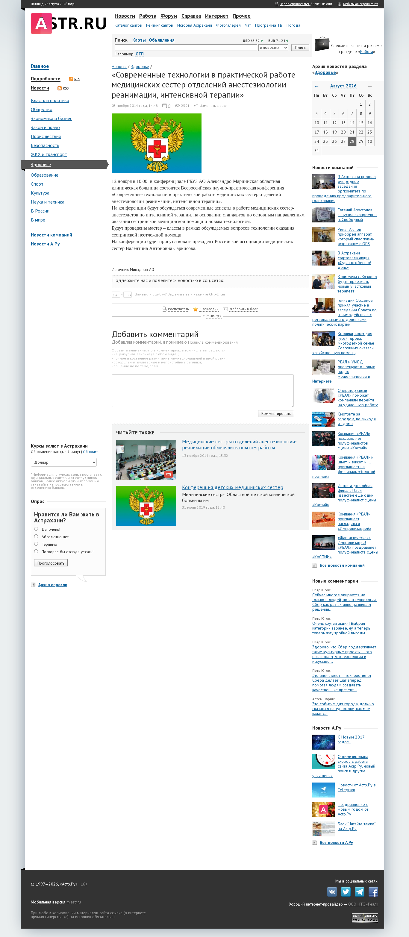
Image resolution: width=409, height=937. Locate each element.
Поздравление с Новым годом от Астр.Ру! (353, 809)
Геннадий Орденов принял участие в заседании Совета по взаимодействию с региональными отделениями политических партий (344, 312)
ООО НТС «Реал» (363, 904)
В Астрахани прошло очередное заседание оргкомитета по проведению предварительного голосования (344, 188)
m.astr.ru (73, 902)
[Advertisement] (67, 345)
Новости (125, 16)
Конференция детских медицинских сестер (232, 487)
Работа (147, 16)
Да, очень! (51, 529)
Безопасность (45, 145)
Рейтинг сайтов (159, 25)
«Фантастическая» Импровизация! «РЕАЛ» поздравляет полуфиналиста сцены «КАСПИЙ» (345, 547)
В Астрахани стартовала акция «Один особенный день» (354, 260)
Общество (41, 109)
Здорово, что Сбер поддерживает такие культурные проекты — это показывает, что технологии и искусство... (344, 654)
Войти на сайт (322, 4)
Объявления (162, 40)
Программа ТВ (268, 25)
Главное (40, 66)
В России (40, 211)
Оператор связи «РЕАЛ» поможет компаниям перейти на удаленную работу (358, 397)
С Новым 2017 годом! (351, 739)
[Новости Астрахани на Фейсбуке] (372, 895)
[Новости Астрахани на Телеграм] (358, 895)
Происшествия (46, 136)
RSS (77, 79)
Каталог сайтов (128, 25)
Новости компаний (51, 235)
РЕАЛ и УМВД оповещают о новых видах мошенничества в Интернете (343, 371)
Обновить (91, 451)
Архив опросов (52, 584)
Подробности (45, 78)
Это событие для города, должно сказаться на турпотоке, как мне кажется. (343, 708)
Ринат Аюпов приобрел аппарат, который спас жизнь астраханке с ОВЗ (356, 236)
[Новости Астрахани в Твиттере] (344, 895)
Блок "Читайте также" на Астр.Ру (356, 826)
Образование (44, 175)
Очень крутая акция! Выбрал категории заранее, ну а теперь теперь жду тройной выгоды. (341, 628)
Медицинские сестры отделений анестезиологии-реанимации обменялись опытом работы (239, 444)
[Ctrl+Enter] (123, 294)
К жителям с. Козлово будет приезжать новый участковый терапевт (357, 284)
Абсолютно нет (55, 536)
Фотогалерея (228, 25)
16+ (84, 884)
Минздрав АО (142, 269)
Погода (293, 25)
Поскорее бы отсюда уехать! (67, 551)
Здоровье (41, 164)
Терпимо (49, 544)
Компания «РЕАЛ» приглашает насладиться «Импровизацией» (354, 521)
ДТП (139, 54)
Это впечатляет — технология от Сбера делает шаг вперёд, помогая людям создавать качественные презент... (341, 682)
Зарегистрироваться (295, 4)
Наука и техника (47, 202)
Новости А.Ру (45, 244)
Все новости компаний (342, 565)
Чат (248, 25)
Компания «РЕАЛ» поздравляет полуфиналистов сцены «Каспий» (354, 441)
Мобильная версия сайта (360, 4)
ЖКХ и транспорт (49, 154)
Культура (40, 193)
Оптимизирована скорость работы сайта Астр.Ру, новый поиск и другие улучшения (343, 766)
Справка (191, 16)
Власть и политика (50, 100)
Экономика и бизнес (51, 118)
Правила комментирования (213, 342)
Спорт (37, 184)
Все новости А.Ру (336, 842)
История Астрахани (194, 25)
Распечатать (178, 309)
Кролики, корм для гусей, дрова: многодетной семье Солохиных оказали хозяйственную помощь (343, 343)
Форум (168, 16)
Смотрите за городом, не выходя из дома (357, 418)
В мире (38, 220)
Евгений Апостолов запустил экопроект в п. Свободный (357, 214)
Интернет (216, 16)
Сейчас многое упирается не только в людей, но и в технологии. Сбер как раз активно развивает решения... (344, 602)
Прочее (242, 16)
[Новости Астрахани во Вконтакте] (330, 895)
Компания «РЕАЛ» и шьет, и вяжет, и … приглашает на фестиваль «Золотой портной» (343, 466)
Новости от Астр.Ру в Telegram (357, 787)
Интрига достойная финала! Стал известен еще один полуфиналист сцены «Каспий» (344, 495)
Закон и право (45, 127)
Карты (139, 40)
